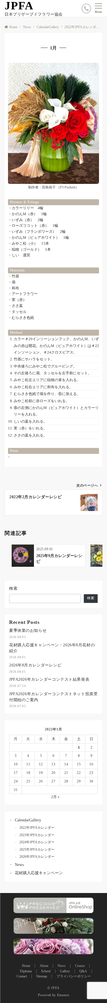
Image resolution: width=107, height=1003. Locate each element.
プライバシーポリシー (73, 976)
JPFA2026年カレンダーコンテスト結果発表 (49, 679)
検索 (13, 588)
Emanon (63, 995)
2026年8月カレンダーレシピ (35, 665)
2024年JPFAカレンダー (36, 842)
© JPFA (53, 988)
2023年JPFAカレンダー (36, 835)
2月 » (55, 797)
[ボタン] (86, 8)
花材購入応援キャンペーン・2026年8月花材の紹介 (52, 648)
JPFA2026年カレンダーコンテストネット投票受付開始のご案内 (53, 696)
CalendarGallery (28, 820)
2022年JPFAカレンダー (36, 828)
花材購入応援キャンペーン (39, 873)
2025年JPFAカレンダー (36, 850)
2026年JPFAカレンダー (36, 857)
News (19, 864)
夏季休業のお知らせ (28, 630)
